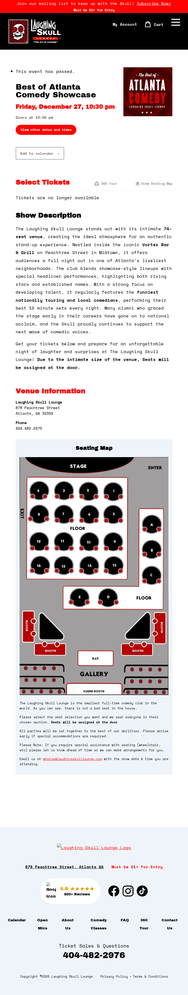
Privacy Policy (114, 976)
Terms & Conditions (150, 976)
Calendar (17, 920)
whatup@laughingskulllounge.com (72, 759)
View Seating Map (156, 183)
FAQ (125, 920)
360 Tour (108, 183)
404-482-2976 (94, 955)
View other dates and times (46, 129)
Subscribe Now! (154, 3)
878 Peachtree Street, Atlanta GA (64, 867)
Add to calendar (36, 153)
